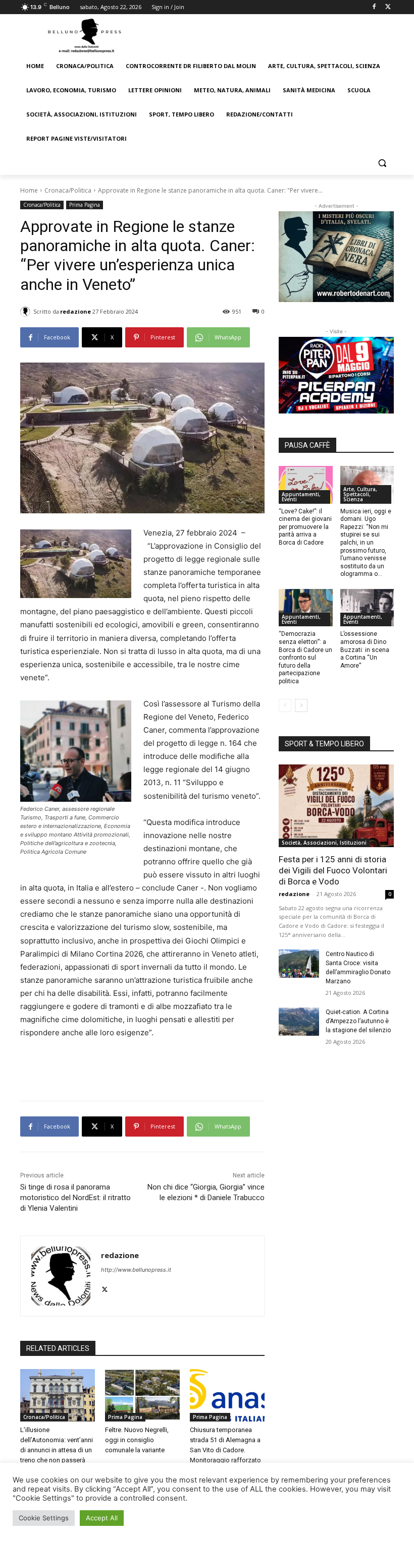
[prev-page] (285, 705)
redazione (75, 311)
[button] (382, 163)
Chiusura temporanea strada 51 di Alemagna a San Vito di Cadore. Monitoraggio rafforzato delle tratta (225, 1450)
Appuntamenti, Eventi (301, 497)
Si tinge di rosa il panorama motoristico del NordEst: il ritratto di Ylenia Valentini (75, 1197)
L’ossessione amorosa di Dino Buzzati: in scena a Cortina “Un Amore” (364, 649)
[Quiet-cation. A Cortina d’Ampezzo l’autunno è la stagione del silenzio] (299, 1021)
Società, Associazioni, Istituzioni (324, 842)
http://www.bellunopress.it (136, 1269)
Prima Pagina (84, 204)
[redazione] (26, 312)
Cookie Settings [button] (44, 1518)
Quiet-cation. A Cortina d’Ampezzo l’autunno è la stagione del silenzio (358, 1021)
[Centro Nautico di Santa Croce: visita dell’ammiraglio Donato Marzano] (299, 964)
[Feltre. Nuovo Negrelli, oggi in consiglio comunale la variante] (142, 1395)
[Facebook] (374, 7)
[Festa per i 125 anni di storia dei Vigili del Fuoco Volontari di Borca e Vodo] (336, 805)
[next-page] (301, 705)
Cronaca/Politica (67, 190)
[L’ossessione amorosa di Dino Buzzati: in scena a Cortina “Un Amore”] (367, 608)
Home (29, 190)
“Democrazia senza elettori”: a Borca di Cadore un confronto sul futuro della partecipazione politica (305, 657)
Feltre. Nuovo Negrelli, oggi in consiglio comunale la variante (137, 1440)
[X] (388, 7)
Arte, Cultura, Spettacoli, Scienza (360, 494)
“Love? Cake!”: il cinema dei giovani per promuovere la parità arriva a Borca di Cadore (305, 527)
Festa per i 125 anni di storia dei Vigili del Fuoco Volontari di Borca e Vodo (333, 870)
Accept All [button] (102, 1518)
